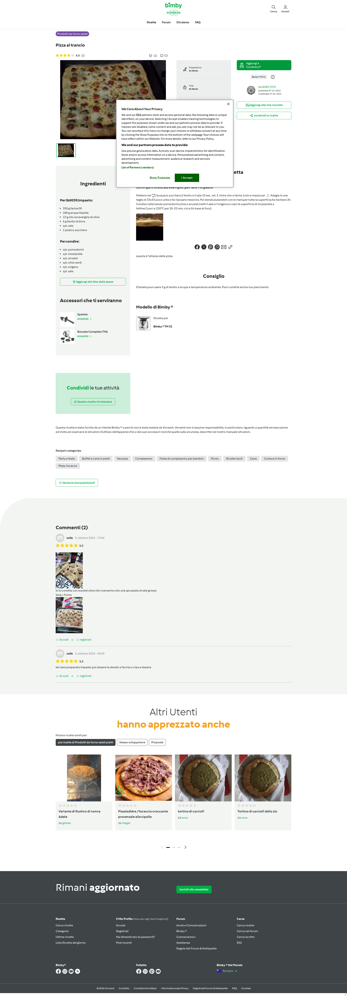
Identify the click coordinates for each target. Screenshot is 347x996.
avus (185, 817)
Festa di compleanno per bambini (182, 458)
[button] (273, 9)
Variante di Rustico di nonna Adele (79, 814)
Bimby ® (181, 931)
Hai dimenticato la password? (135, 937)
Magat (126, 823)
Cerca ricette (64, 925)
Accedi (120, 925)
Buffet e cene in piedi (96, 458)
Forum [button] (166, 22)
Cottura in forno (274, 458)
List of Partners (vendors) (137, 167)
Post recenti (124, 942)
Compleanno (143, 458)
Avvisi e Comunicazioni (191, 925)
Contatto (124, 988)
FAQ (234, 988)
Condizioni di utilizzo (145, 988)
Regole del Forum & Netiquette (196, 948)
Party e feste (67, 458)
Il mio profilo (142, 919)
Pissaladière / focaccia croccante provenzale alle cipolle (143, 814)
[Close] (228, 104)
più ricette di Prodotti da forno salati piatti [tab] (85, 742)
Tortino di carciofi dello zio (257, 811)
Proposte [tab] (157, 742)
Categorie (62, 931)
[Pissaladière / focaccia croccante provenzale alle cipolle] (143, 777)
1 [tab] (168, 847)
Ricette (60, 919)
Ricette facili (234, 458)
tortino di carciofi (191, 811)
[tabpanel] (173, 802)
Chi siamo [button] (182, 22)
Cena (253, 458)
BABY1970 (269, 87)
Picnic (215, 458)
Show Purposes (160, 177)
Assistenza (183, 942)
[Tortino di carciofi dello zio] (263, 777)
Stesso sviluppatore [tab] (132, 742)
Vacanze (122, 458)
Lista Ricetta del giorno (71, 942)
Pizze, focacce (68, 465)
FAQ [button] (197, 22)
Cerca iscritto (246, 937)
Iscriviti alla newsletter (194, 889)
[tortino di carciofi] (203, 777)
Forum (180, 919)
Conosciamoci (186, 937)
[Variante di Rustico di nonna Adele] (84, 777)
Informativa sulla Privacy (175, 988)
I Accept (187, 177)
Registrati (122, 931)
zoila (70, 538)
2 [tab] (173, 847)
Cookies (246, 988)
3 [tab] (179, 847)
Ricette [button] (151, 22)
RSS (239, 942)
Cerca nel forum (247, 931)
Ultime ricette (65, 937)
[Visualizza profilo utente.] (251, 90)
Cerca (241, 919)
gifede (67, 823)
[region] (175, 144)
